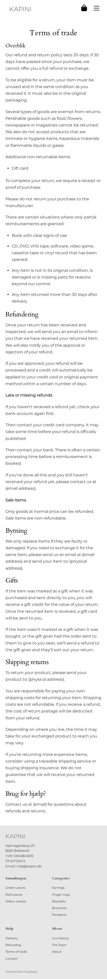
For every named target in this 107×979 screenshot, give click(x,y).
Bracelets (59, 901)
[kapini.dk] (20, 9)
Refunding (13, 945)
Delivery (11, 938)
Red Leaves (13, 894)
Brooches (59, 908)
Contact (11, 958)
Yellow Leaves (15, 901)
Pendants (59, 915)
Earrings (58, 887)
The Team (59, 945)
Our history (60, 938)
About (56, 951)
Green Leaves (15, 887)
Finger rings (61, 894)
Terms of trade (16, 951)
